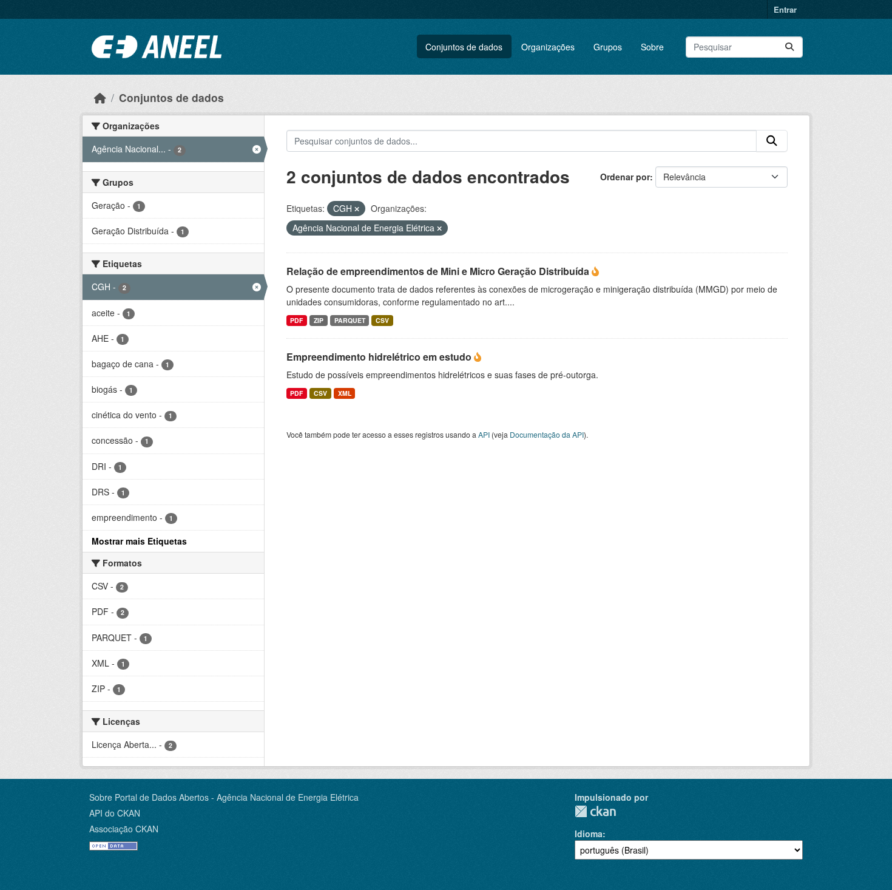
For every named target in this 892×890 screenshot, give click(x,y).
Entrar (785, 9)
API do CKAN (114, 813)
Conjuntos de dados (463, 47)
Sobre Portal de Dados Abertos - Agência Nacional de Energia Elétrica (224, 797)
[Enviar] (789, 47)
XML (344, 393)
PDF (296, 320)
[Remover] (356, 209)
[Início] (100, 97)
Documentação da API (547, 434)
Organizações (548, 47)
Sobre (652, 47)
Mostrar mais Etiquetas (139, 541)
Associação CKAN (123, 829)
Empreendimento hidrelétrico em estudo (380, 357)
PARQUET (349, 320)
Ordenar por (625, 177)
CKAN (595, 811)
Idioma (589, 833)
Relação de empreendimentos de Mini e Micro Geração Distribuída (439, 271)
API (484, 434)
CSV (382, 320)
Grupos (607, 47)
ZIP (318, 320)
